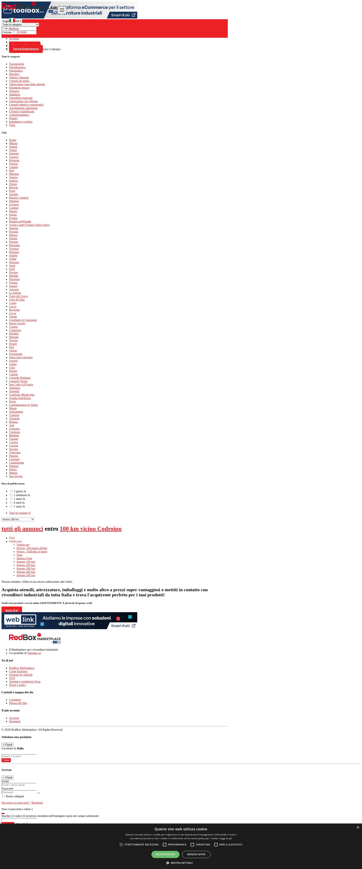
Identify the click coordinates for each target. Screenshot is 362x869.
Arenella (14, 391)
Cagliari (13, 207)
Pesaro (13, 343)
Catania (13, 167)
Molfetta (14, 435)
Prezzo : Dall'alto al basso (32, 551)
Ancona (13, 289)
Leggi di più (225, 838)
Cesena (13, 326)
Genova (13, 157)
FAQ (12, 678)
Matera (13, 472)
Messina (14, 173)
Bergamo (14, 245)
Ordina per (23, 544)
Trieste (13, 184)
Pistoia (13, 371)
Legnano (14, 459)
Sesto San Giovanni (21, 357)
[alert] (181, 846)
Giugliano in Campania (23, 320)
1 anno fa (19, 506)
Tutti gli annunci (20, 512)
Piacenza (14, 279)
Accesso (22, 31)
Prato (12, 190)
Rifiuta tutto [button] (196, 854)
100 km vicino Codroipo (91, 528)
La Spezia (15, 292)
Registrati (14, 721)
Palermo (14, 153)
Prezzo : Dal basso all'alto (32, 548)
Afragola (14, 418)
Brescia (13, 187)
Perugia (13, 231)
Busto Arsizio (17, 323)
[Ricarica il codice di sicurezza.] (3, 812)
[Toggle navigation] (62, 10)
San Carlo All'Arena (21, 384)
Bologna (14, 160)
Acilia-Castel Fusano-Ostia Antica (29, 224)
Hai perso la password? (16, 802)
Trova (6, 760)
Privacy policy (17, 685)
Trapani (13, 438)
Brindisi (13, 333)
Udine (12, 258)
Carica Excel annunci (26, 48)
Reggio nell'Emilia (20, 221)
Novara (13, 272)
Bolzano (14, 252)
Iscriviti (21, 35)
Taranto (13, 194)
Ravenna (14, 309)
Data (19, 554)
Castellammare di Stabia (23, 404)
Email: (5, 781)
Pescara (13, 241)
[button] (181, 862)
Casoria (13, 445)
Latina (13, 364)
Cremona (14, 432)
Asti (11, 425)
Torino (13, 150)
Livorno (14, 204)
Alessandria (16, 411)
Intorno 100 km (26, 561)
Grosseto (14, 428)
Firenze (13, 163)
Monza (13, 235)
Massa (13, 408)
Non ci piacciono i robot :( (17, 809)
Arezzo (13, 360)
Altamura (14, 387)
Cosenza (14, 415)
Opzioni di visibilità (20, 674)
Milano (13, 143)
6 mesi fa (19, 502)
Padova (13, 180)
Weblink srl (34, 653)
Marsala (13, 337)
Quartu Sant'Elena (20, 398)
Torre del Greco (18, 296)
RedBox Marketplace (22, 668)
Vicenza (14, 248)
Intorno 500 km (26, 575)
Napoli (13, 146)
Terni (12, 265)
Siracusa (14, 262)
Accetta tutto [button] (165, 854)
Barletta (13, 275)
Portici (13, 469)
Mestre (13, 211)
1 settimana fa (22, 495)
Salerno (13, 228)
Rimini (13, 238)
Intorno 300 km (26, 568)
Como (12, 303)
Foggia (13, 218)
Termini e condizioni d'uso (25, 681)
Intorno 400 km (26, 571)
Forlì (12, 269)
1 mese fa (19, 498)
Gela (12, 367)
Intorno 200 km (26, 565)
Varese (13, 350)
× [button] (357, 827)
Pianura (13, 455)
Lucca (12, 306)
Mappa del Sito (18, 703)
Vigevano (15, 452)
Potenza (13, 466)
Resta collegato (14, 796)
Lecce (12, 313)
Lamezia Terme (18, 381)
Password (7, 788)
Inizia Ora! (11, 610)
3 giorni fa (20, 491)
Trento (13, 316)
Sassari (13, 286)
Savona (13, 449)
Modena (14, 201)
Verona (13, 177)
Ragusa (13, 421)
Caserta (13, 374)
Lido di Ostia (17, 299)
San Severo (16, 476)
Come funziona (18, 671)
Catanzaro (15, 330)
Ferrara (13, 282)
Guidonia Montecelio (21, 394)
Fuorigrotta (15, 354)
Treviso (13, 340)
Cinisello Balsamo (20, 377)
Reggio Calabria (18, 197)
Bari (11, 170)
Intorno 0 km (24, 558)
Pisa (11, 347)
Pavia (12, 401)
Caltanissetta (16, 462)
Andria (13, 255)
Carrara (13, 442)
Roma (12, 140)
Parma (13, 214)
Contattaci (15, 699)
